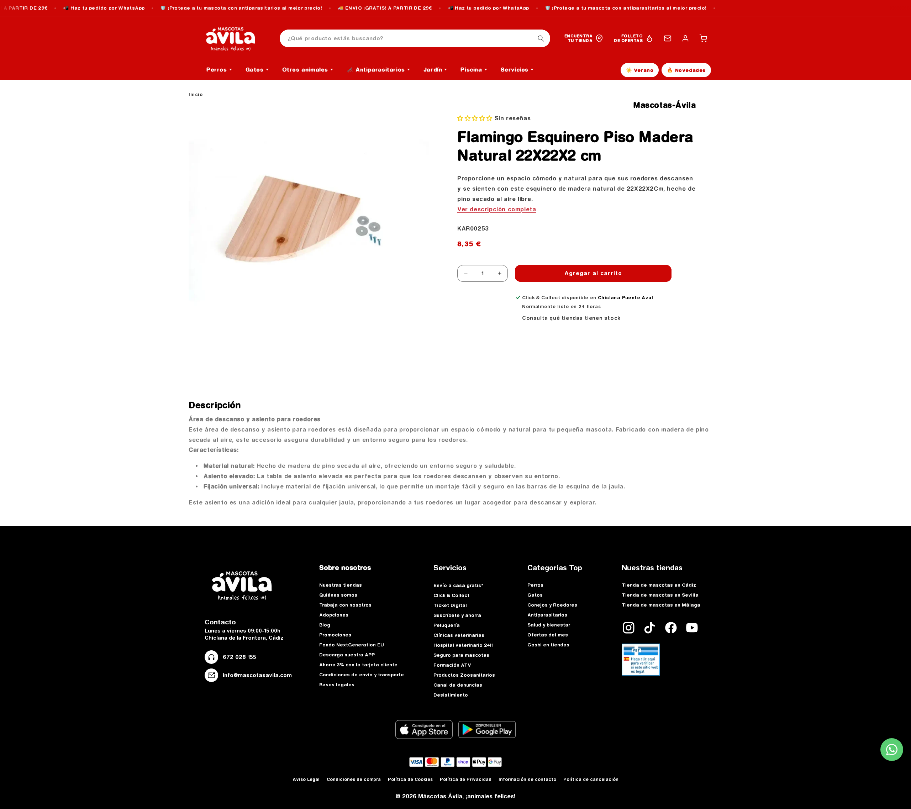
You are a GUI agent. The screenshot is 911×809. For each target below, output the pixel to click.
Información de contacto (527, 779)
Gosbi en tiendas (548, 644)
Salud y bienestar (548, 625)
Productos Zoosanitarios (464, 675)
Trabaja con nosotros (345, 605)
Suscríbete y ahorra (457, 615)
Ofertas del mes (547, 635)
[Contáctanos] (667, 38)
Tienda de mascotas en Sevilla (660, 595)
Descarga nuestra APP (347, 654)
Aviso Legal (306, 779)
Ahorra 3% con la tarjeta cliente (358, 664)
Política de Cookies (410, 779)
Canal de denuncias (457, 685)
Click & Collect (451, 595)
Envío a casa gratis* (458, 585)
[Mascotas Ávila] (235, 38)
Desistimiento (450, 695)
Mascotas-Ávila (664, 105)
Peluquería (446, 625)
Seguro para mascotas (461, 655)
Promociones (335, 635)
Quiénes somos (338, 595)
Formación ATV (452, 665)
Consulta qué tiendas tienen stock (571, 318)
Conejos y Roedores (552, 605)
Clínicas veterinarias (458, 635)
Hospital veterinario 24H (463, 645)
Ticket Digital (450, 605)
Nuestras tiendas (340, 585)
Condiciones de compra (354, 779)
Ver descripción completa (496, 209)
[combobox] (415, 39)
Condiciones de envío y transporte (361, 674)
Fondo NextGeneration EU (351, 644)
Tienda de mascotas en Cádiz (659, 585)
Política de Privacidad (465, 779)
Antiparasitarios (547, 615)
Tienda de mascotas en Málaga (661, 605)
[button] (703, 38)
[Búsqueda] (541, 38)
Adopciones (333, 615)
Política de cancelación (590, 779)
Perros (535, 585)
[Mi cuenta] (685, 38)
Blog (324, 625)
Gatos (535, 595)
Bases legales (336, 684)
